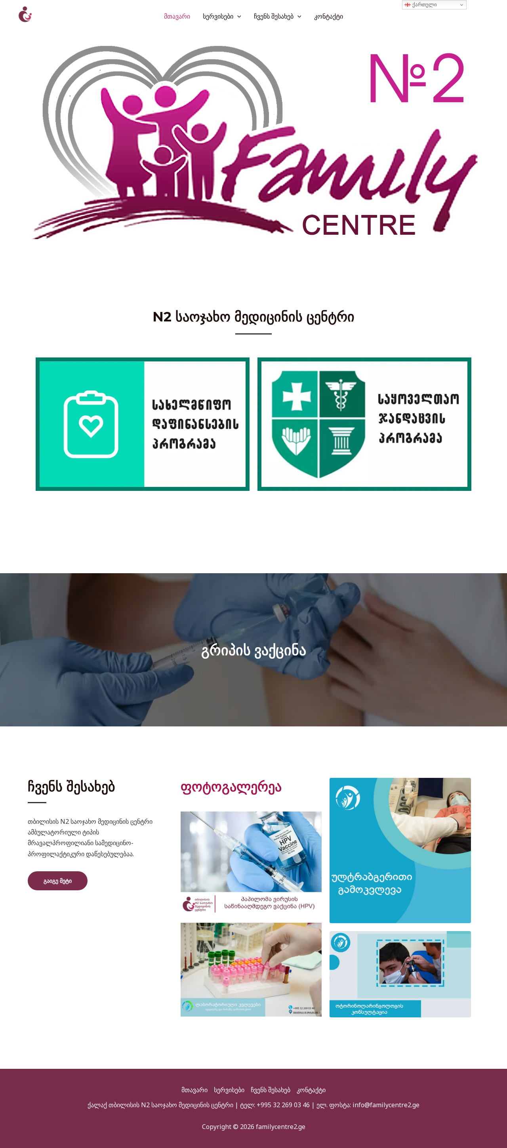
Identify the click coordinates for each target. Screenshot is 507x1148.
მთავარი (177, 16)
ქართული (424, 5)
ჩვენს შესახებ (274, 16)
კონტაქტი (328, 16)
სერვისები (218, 16)
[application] (237, 16)
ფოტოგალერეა (231, 786)
